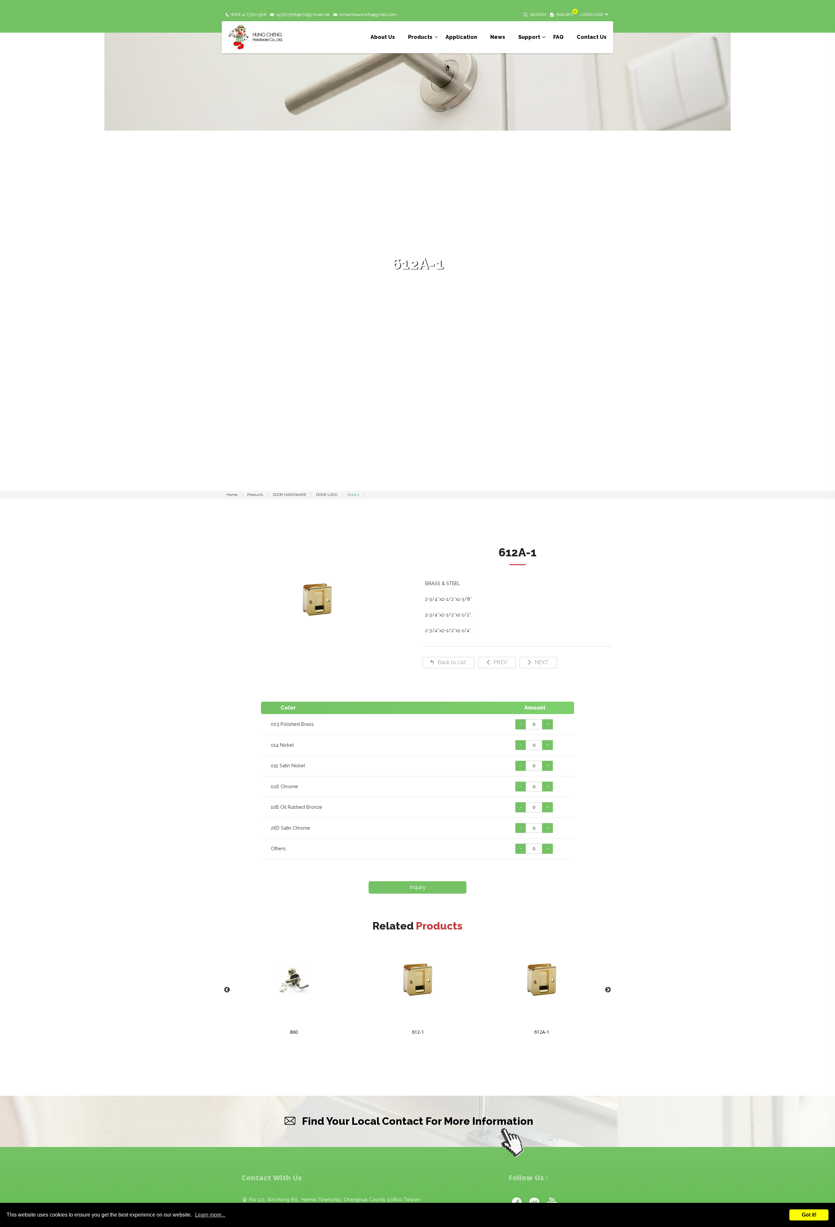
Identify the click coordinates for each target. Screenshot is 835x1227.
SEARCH (538, 14)
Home (232, 494)
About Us (383, 37)
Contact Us (592, 37)
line (534, 1201)
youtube (551, 1201)
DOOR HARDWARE (289, 494)
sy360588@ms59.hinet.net (303, 14)
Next (608, 990)
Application (461, 37)
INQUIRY (564, 14)
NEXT (542, 662)
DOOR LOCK (327, 494)
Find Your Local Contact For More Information (417, 1121)
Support (529, 37)
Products (420, 37)
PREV (500, 662)
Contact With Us (272, 1177)
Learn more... (210, 1215)
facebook (516, 1201)
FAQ (558, 37)
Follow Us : (528, 1177)
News (497, 37)
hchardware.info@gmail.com (368, 14)
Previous (227, 990)
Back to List (451, 662)
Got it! (809, 1215)
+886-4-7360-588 (248, 14)
